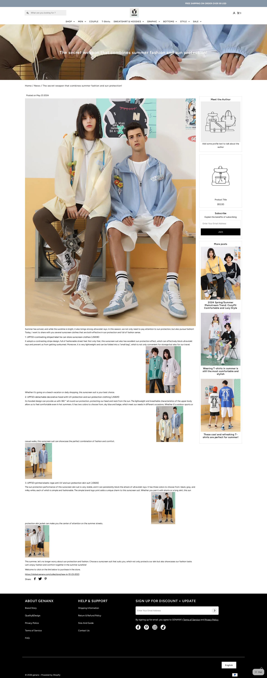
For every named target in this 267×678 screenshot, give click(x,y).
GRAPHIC (152, 21)
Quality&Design (32, 615)
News (37, 85)
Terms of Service (33, 630)
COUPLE (93, 21)
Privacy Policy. (212, 619)
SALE (196, 21)
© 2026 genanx (32, 675)
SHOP (69, 21)
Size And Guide (86, 623)
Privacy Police (32, 623)
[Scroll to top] (261, 668)
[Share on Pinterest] (45, 579)
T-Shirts (106, 21)
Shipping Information (88, 608)
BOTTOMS (168, 21)
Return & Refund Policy (89, 615)
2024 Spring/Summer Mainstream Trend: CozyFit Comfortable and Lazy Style (220, 305)
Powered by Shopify (50, 675)
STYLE (183, 21)
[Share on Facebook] (35, 579)
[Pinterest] (146, 627)
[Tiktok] (163, 627)
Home (28, 85)
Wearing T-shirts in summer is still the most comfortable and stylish (221, 371)
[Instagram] (154, 627)
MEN (80, 21)
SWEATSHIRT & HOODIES (127, 21)
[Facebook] (138, 627)
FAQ (27, 638)
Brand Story (31, 608)
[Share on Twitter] (40, 579)
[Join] (214, 610)
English (229, 665)
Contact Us (83, 630)
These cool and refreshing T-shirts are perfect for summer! (220, 436)
